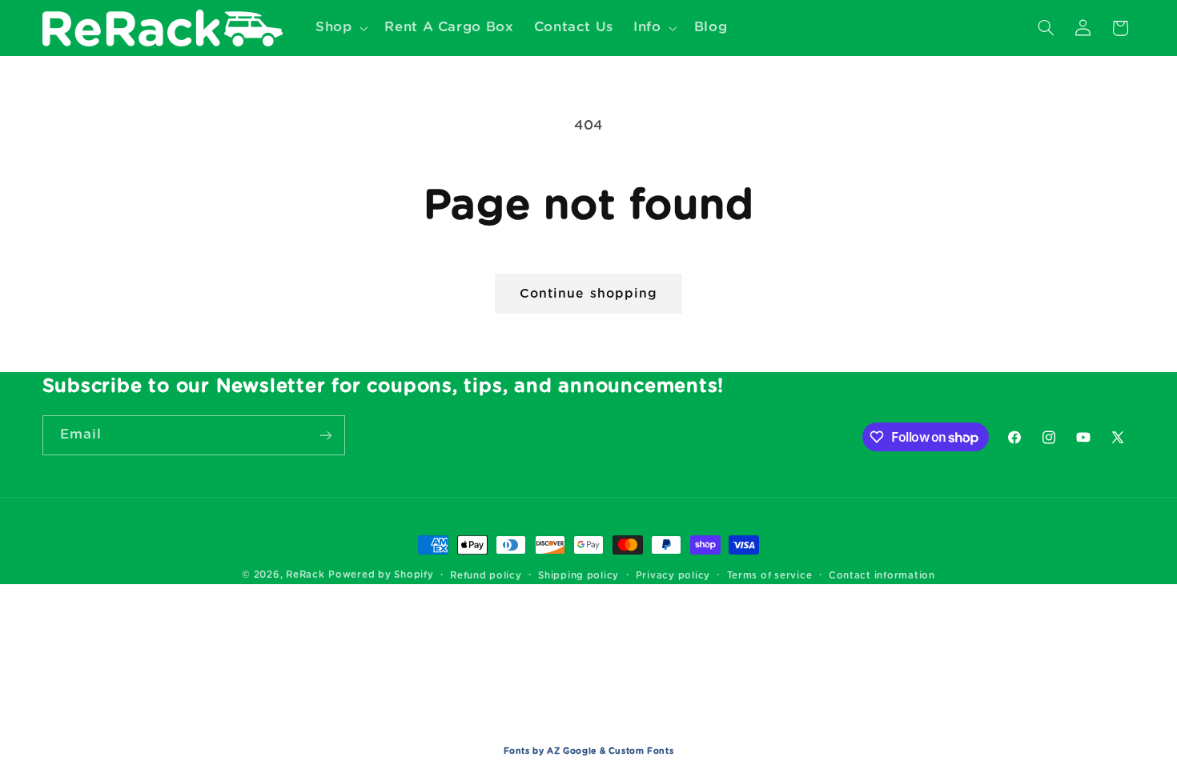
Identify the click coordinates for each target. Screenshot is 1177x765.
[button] (339, 27)
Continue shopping (588, 293)
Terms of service (770, 575)
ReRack (305, 575)
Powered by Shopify (380, 575)
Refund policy (486, 575)
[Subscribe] (325, 435)
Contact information (882, 575)
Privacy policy (673, 575)
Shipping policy (578, 575)
